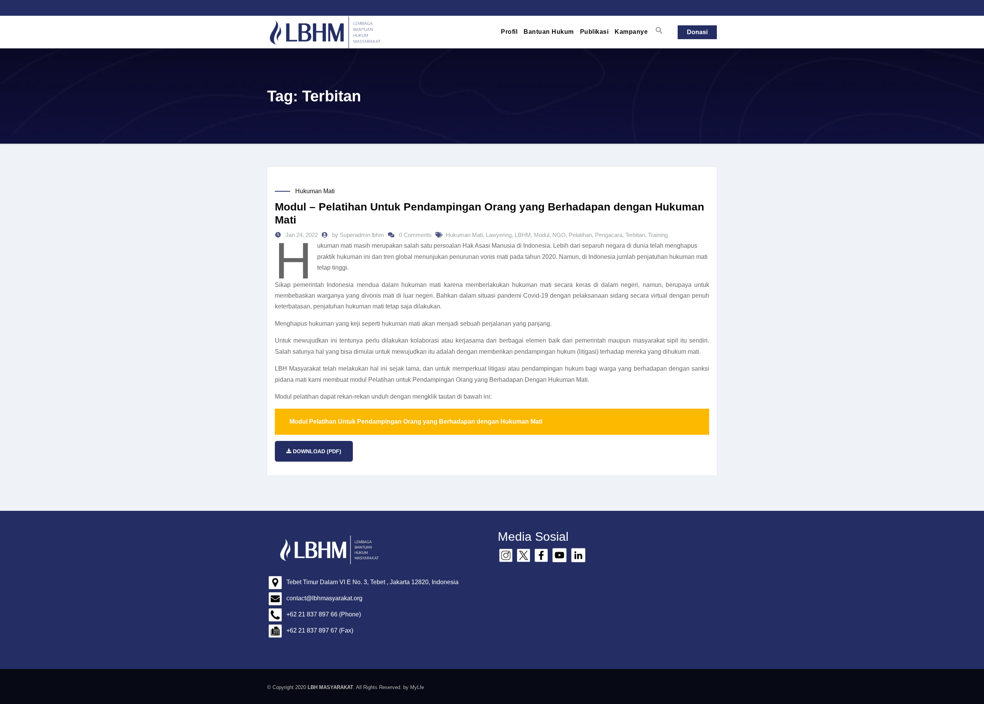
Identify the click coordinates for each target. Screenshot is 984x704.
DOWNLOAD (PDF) (317, 451)
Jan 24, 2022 (301, 235)
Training (658, 235)
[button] (659, 30)
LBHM (523, 235)
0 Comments (415, 235)
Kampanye (631, 31)
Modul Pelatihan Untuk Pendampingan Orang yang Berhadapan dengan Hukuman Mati (415, 421)
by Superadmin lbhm (359, 235)
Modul (541, 235)
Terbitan (635, 235)
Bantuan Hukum (549, 31)
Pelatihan (580, 235)
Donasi (697, 32)
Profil (509, 31)
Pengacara (608, 235)
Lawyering (499, 235)
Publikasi (594, 31)
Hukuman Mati (315, 191)
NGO (559, 235)
